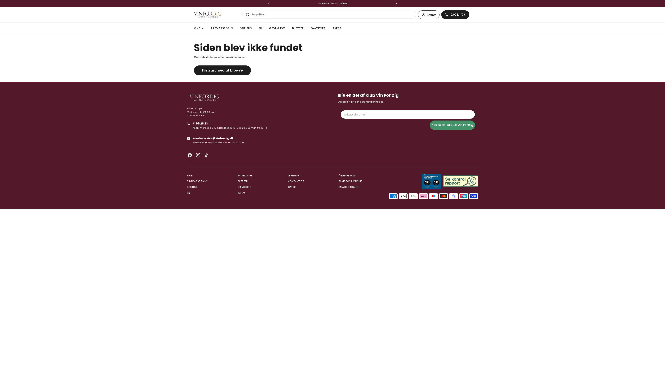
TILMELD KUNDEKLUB (350, 181)
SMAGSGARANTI (348, 187)
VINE (189, 175)
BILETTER (243, 181)
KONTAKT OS (296, 181)
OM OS (292, 187)
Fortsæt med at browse (222, 70)
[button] (455, 14)
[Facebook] (190, 155)
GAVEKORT (244, 187)
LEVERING (293, 175)
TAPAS (242, 192)
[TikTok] (206, 155)
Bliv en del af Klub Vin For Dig (452, 125)
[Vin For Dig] (207, 15)
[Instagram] (198, 155)
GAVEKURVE (245, 175)
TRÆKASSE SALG (197, 181)
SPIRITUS (192, 187)
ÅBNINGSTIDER (347, 175)
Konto (431, 15)
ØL (188, 192)
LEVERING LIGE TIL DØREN (332, 3)
